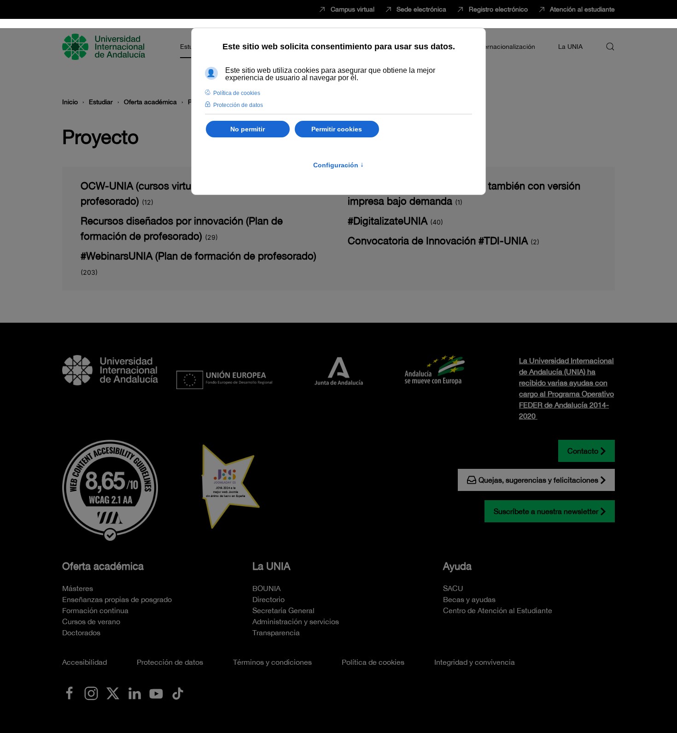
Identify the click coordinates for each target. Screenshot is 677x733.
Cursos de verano (91, 621)
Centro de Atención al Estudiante (497, 610)
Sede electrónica (421, 9)
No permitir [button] (247, 129)
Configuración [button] (338, 165)
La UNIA (271, 566)
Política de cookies (373, 662)
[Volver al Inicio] (105, 46)
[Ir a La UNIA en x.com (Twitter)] (112, 692)
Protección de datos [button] (238, 105)
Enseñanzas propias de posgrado (117, 599)
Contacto (582, 451)
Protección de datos (170, 662)
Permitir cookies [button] (336, 129)
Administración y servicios (295, 621)
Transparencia (276, 632)
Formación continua (95, 610)
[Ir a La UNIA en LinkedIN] (134, 692)
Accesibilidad (84, 662)
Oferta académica (103, 566)
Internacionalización (505, 46)
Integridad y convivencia (474, 662)
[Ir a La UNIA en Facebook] (69, 692)
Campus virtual (352, 9)
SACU (453, 588)
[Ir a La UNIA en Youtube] (156, 692)
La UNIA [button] (570, 46)
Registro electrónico (498, 9)
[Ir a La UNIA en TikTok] (177, 692)
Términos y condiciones (272, 662)
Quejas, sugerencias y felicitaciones (538, 480)
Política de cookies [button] (236, 93)
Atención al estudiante (582, 9)
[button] (610, 46)
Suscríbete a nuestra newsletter (546, 511)
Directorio (268, 599)
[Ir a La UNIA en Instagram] (91, 692)
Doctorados (81, 632)
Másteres (77, 588)
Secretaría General (283, 610)
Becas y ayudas (469, 599)
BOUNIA (266, 588)
